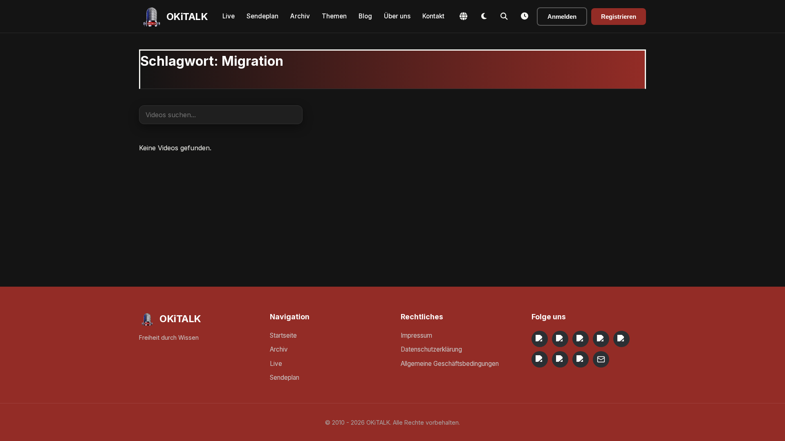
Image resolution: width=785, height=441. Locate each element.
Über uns (397, 16)
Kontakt (433, 16)
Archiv (300, 16)
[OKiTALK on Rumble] (560, 359)
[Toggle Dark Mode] (483, 16)
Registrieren (618, 16)
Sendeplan (262, 16)
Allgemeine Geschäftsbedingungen (450, 364)
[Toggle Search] (504, 16)
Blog (365, 16)
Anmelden (561, 16)
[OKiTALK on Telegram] (540, 339)
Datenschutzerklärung (431, 349)
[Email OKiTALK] (601, 359)
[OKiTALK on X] (580, 359)
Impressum (416, 335)
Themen (334, 16)
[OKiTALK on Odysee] (580, 339)
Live (228, 16)
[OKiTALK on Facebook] (560, 339)
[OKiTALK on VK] (601, 339)
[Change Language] (463, 16)
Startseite (283, 335)
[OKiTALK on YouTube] (540, 359)
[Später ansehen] (524, 16)
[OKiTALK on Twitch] (621, 339)
